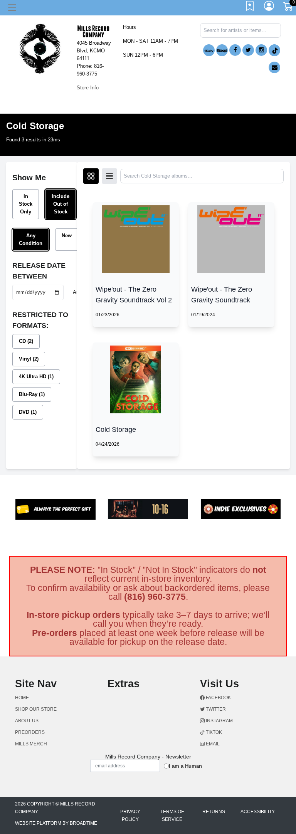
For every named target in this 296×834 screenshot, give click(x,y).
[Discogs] (222, 50)
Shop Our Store (36, 709)
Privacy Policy (130, 815)
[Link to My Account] (269, 8)
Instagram (219, 720)
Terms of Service (172, 815)
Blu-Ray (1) (32, 394)
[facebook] (235, 50)
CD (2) (26, 341)
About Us (27, 720)
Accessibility (257, 811)
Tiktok (213, 732)
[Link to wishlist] (250, 8)
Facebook (218, 697)
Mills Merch (31, 744)
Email (212, 744)
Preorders (30, 732)
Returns (213, 811)
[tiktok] (274, 50)
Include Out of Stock (60, 204)
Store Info (88, 88)
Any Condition (30, 239)
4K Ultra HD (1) (36, 376)
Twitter (215, 709)
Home (22, 697)
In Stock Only (25, 204)
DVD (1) (28, 412)
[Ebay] (208, 50)
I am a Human (185, 766)
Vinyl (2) (29, 359)
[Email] (274, 67)
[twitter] (248, 50)
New (67, 235)
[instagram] (261, 50)
